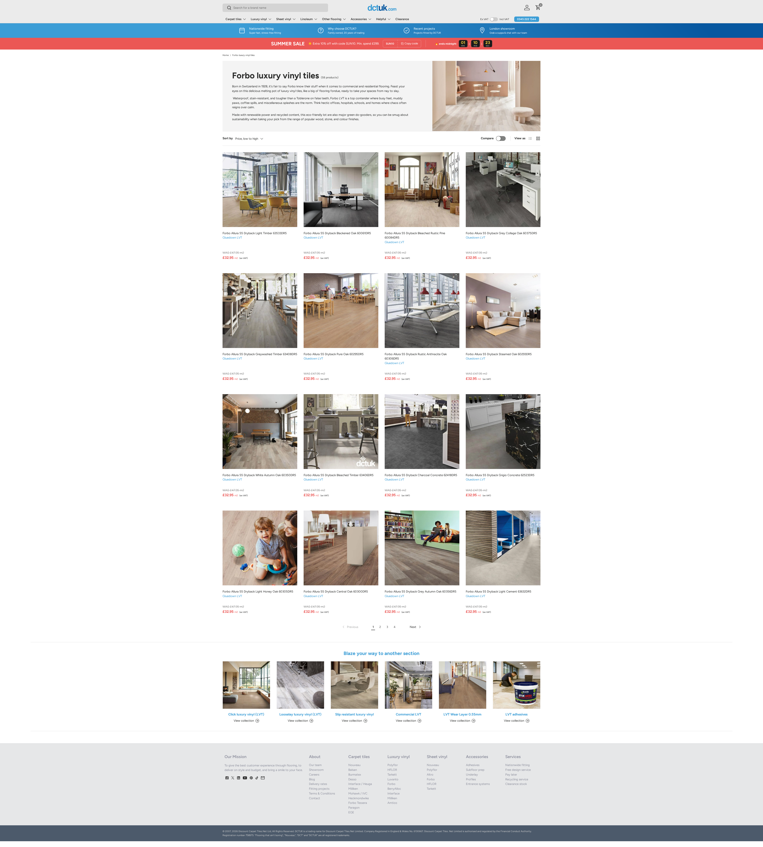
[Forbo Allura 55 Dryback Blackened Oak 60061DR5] (341, 189)
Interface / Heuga (360, 784)
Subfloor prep (475, 770)
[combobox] (275, 8)
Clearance (402, 19)
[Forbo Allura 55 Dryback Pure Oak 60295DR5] (341, 310)
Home (226, 55)
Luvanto (392, 779)
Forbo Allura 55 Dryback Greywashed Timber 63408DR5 (260, 354)
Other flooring (331, 19)
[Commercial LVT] (408, 685)
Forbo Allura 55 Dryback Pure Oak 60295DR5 (334, 354)
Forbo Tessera (357, 803)
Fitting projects (319, 788)
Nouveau (354, 765)
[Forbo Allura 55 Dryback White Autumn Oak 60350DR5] (260, 431)
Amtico (392, 803)
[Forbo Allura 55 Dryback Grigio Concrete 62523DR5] (503, 431)
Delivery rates (318, 784)
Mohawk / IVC (357, 793)
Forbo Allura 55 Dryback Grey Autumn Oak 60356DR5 (420, 591)
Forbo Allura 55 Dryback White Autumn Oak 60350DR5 (259, 475)
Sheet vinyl (283, 19)
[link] (350, 627)
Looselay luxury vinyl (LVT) (300, 714)
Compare (487, 138)
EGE (351, 812)
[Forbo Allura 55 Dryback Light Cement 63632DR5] (503, 548)
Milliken (353, 788)
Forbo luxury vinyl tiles (243, 55)
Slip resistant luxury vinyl (354, 714)
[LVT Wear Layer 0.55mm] (462, 685)
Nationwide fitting (517, 765)
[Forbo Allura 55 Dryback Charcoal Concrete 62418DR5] (422, 431)
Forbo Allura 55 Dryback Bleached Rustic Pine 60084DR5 (415, 235)
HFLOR (392, 770)
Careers (314, 774)
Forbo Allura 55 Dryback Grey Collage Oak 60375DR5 (501, 233)
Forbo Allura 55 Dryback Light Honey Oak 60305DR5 (258, 591)
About (314, 756)
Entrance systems (478, 784)
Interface (393, 793)
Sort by (228, 138)
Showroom (316, 770)
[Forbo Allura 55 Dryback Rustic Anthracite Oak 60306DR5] (422, 310)
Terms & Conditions (322, 793)
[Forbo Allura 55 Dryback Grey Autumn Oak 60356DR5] (422, 548)
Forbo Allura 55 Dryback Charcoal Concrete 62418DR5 (421, 475)
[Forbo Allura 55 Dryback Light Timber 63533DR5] (260, 189)
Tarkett (392, 774)
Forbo (391, 784)
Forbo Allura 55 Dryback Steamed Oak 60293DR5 (499, 354)
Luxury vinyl (259, 19)
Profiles (471, 779)
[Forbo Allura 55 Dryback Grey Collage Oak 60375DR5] (503, 189)
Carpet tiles (233, 19)
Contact (314, 798)
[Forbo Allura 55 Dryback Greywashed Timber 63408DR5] (260, 310)
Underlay (472, 774)
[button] (538, 7)
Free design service (518, 770)
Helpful (381, 19)
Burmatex (354, 774)
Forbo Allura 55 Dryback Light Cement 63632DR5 (498, 591)
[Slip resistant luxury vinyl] (354, 685)
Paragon (353, 807)
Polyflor (392, 765)
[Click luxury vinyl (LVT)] (246, 685)
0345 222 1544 (526, 19)
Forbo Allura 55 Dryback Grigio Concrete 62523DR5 (500, 475)
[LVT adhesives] (516, 685)
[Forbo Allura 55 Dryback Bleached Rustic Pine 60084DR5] (422, 189)
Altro (430, 774)
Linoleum (306, 19)
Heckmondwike (358, 798)
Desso (352, 779)
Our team (315, 765)
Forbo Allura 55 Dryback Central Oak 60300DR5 (336, 591)
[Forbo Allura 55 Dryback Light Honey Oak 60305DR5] (260, 548)
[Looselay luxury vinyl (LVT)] (300, 685)
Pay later (511, 774)
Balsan (352, 770)
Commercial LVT (408, 714)
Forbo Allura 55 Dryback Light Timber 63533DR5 (255, 233)
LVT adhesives (516, 714)
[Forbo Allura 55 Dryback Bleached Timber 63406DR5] (341, 431)
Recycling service (516, 779)
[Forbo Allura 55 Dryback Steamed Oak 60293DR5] (503, 310)
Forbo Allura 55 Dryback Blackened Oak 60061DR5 (337, 233)
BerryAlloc (394, 788)
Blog (312, 779)
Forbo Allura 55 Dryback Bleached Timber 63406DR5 (339, 475)
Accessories (359, 19)
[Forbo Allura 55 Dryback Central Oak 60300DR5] (341, 548)
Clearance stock (516, 784)
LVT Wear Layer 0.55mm (462, 714)
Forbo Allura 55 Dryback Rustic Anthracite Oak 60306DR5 (416, 356)
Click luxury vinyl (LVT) (246, 714)
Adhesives (472, 765)
